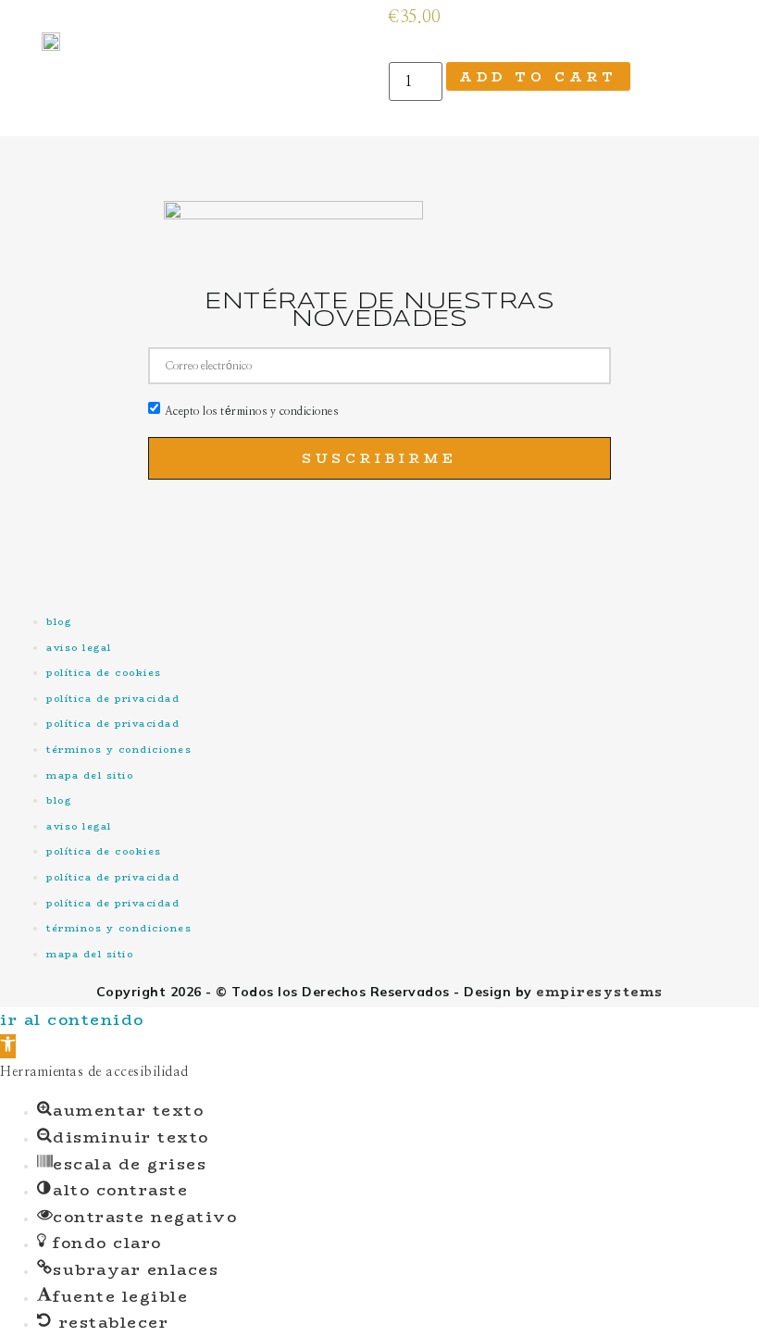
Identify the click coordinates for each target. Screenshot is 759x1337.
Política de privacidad (113, 699)
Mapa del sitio (89, 775)
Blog (58, 622)
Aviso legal (79, 648)
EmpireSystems (600, 991)
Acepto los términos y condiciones (252, 411)
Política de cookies (104, 673)
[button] (8, 1046)
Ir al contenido (72, 1019)
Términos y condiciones (119, 749)
